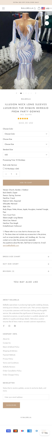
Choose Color (8, 129)
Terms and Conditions (11, 363)
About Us (6, 339)
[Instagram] (9, 325)
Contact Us (7, 343)
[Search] (35, 8)
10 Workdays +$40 (12, 168)
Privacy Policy (8, 359)
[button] (23, 118)
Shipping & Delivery (10, 351)
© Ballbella (26, 417)
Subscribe (11, 405)
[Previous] (16, 93)
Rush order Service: (10, 165)
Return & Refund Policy (11, 347)
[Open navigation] (3, 8)
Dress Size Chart (11, 256)
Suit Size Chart (11, 264)
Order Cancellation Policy (12, 371)
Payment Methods (9, 355)
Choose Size (7, 139)
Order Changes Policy (11, 374)
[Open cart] (39, 8)
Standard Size (8, 149)
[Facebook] (4, 325)
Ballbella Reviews (9, 367)
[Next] (35, 93)
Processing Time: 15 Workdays (14, 160)
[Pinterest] (15, 325)
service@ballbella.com (11, 245)
